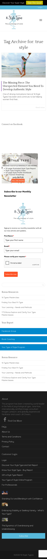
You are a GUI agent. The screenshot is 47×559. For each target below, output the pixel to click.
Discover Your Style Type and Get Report (20, 465)
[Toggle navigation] (40, 20)
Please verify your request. (15, 256)
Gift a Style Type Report (12, 475)
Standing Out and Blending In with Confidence (22, 498)
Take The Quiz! (34, 3)
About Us (6, 432)
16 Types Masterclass (10, 297)
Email (7, 246)
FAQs (4, 427)
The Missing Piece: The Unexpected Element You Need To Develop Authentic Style (23, 86)
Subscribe (23, 536)
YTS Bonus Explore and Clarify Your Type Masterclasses (19, 313)
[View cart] (34, 19)
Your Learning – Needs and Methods (17, 307)
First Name (9, 236)
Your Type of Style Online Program (17, 480)
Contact (5, 446)
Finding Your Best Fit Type (12, 302)
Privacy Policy (8, 441)
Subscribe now (11, 274)
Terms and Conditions (11, 436)
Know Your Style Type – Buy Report (17, 470)
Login (40, 7)
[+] (24, 65)
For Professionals (9, 485)
